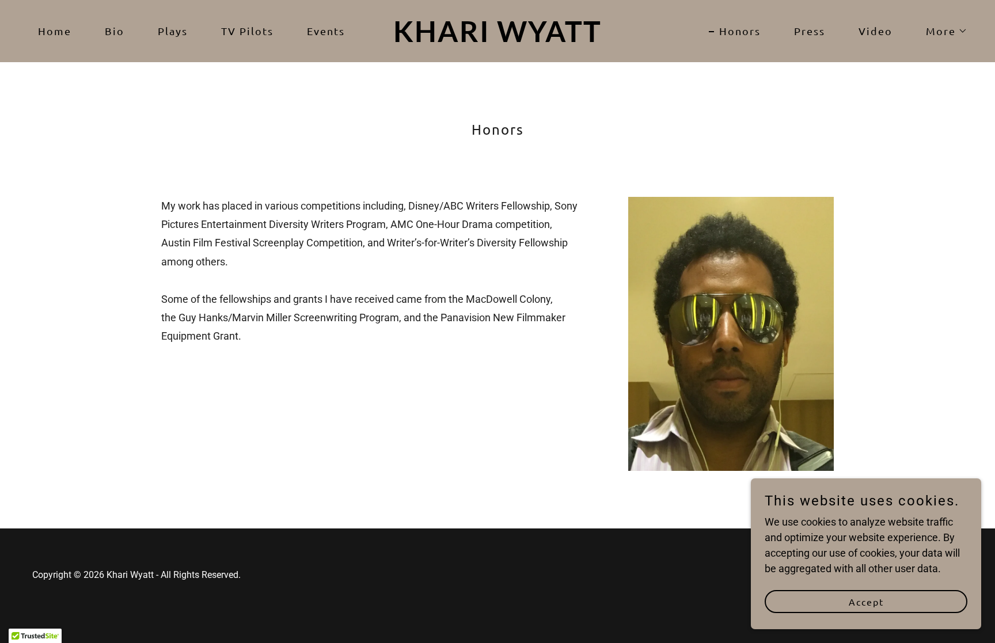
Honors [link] (740, 31)
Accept (866, 601)
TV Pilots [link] (247, 31)
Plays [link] (173, 31)
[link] (497, 38)
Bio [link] (114, 31)
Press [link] (809, 31)
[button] (941, 31)
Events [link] (326, 31)
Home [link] (54, 31)
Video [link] (876, 31)
